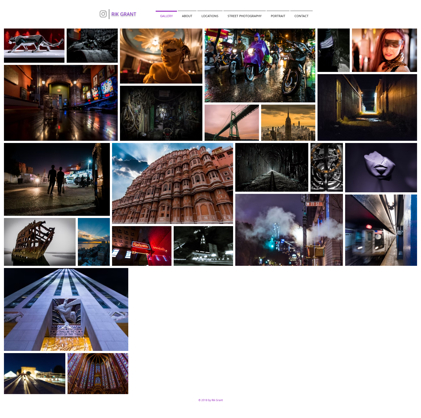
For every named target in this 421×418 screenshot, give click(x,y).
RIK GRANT (123, 14)
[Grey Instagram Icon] (103, 14)
